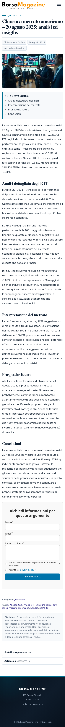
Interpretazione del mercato (24, 105)
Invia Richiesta (33, 576)
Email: (9, 533)
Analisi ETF (29, 604)
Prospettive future (18, 109)
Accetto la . (23, 569)
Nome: (9, 522)
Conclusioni (14, 114)
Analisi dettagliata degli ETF (23, 100)
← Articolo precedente (17, 652)
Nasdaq (34, 607)
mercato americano (19, 607)
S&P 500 (43, 607)
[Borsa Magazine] (23, 5)
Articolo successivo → (17, 661)
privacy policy (27, 569)
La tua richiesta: (14, 543)
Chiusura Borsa (44, 604)
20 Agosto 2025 (14, 604)
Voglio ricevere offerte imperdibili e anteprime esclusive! (34, 564)
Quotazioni (15, 15)
